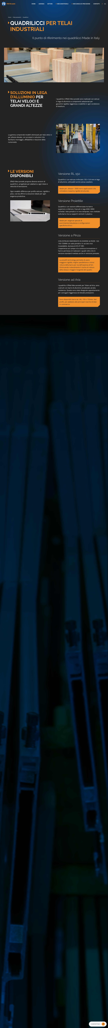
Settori (50, 4)
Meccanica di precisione (81, 4)
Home (33, 4)
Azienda (41, 4)
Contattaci (95, 1024)
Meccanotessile (62, 4)
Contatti (96, 4)
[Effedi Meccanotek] (8, 3)
